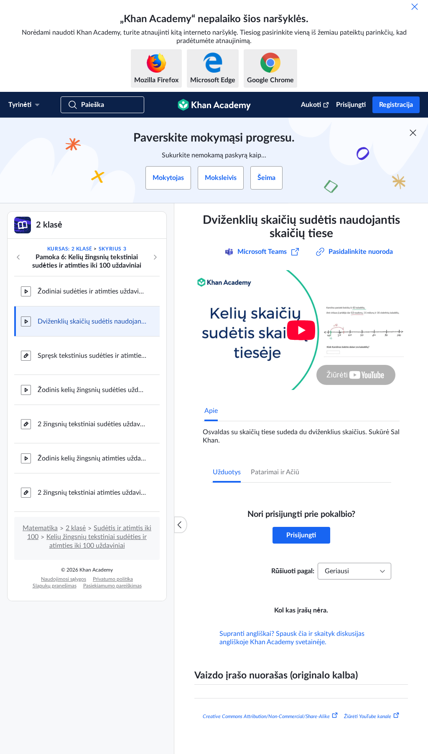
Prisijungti (351, 104)
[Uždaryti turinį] (180, 524)
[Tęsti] (155, 257)
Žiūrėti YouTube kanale (367, 716)
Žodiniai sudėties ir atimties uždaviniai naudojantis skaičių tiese (92, 291)
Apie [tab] (211, 410)
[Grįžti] (18, 257)
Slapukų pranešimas (54, 585)
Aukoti (311, 104)
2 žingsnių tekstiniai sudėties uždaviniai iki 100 (92, 424)
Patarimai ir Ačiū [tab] (275, 472)
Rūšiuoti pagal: (292, 571)
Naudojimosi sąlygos (63, 579)
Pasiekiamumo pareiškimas (112, 585)
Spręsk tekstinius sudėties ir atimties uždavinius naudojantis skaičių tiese (92, 355)
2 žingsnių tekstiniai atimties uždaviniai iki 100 (92, 492)
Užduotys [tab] (227, 472)
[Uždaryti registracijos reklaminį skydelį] (413, 132)
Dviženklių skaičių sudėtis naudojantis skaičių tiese (92, 321)
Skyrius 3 (112, 248)
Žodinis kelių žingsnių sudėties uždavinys (92, 390)
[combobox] (354, 571)
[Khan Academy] (214, 104)
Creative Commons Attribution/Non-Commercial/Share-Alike (266, 716)
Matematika (40, 528)
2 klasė (76, 528)
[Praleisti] (414, 6)
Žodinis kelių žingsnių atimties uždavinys (92, 458)
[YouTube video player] (301, 330)
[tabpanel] (301, 433)
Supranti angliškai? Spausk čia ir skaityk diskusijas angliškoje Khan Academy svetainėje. (291, 637)
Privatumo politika (113, 579)
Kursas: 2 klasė (69, 248)
